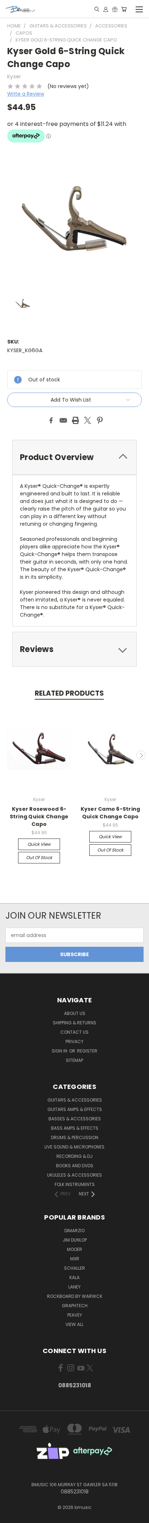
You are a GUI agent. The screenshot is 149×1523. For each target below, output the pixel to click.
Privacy (74, 1041)
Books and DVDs (74, 1166)
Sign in (60, 1051)
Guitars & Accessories (74, 1100)
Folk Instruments (75, 1184)
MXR (74, 1259)
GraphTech (75, 1306)
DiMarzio (74, 1230)
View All (74, 1324)
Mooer (74, 1249)
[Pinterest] (99, 420)
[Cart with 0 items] (124, 9)
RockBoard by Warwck (74, 1296)
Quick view (39, 844)
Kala (74, 1277)
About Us (74, 1013)
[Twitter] (87, 420)
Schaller (74, 1268)
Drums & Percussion (74, 1137)
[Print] (75, 420)
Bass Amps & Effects (74, 1128)
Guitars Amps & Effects (74, 1109)
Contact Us (74, 1032)
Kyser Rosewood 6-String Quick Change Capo (39, 816)
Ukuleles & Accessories (74, 1175)
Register (87, 1051)
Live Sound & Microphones (74, 1147)
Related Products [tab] (69, 693)
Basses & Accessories (74, 1119)
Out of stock (39, 857)
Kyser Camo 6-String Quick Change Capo (110, 812)
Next (141, 755)
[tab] (74, 457)
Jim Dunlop (75, 1240)
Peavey (74, 1315)
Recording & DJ (74, 1156)
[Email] (63, 420)
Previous (8, 755)
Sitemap (74, 1060)
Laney (74, 1287)
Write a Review (25, 93)
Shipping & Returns (74, 1023)
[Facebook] (51, 420)
